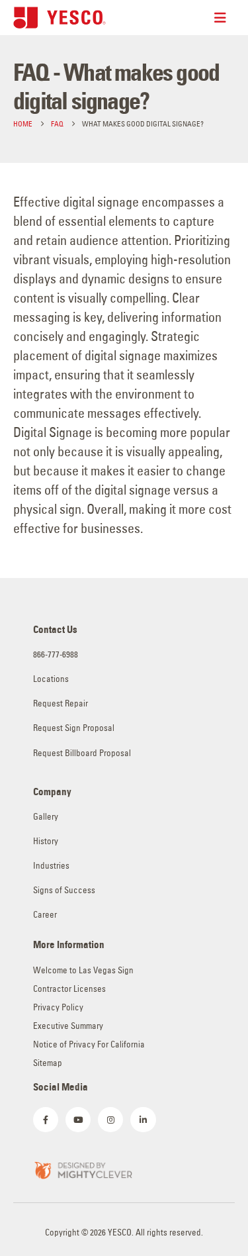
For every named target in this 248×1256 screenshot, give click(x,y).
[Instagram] (110, 1119)
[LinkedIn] (142, 1119)
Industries (51, 865)
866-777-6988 (55, 654)
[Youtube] (78, 1119)
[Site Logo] (59, 17)
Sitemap (47, 1063)
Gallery (45, 816)
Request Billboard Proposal (82, 753)
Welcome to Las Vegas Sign (83, 970)
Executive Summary (68, 1026)
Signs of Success (64, 890)
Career (45, 914)
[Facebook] (45, 1119)
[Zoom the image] (82, 1169)
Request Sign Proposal (73, 728)
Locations (51, 679)
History (45, 841)
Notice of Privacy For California (89, 1044)
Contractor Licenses (69, 988)
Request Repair (60, 703)
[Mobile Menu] (224, 18)
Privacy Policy (58, 1007)
